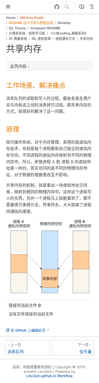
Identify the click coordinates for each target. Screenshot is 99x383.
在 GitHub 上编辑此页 (28, 330)
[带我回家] (18, 6)
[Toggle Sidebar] (9, 7)
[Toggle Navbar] (91, 6)
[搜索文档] (69, 6)
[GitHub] (57, 7)
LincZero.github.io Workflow (49, 376)
